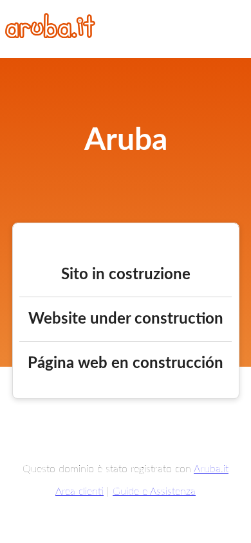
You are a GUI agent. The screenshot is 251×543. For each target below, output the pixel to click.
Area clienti (79, 491)
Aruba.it (211, 469)
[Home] (50, 35)
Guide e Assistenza (154, 491)
